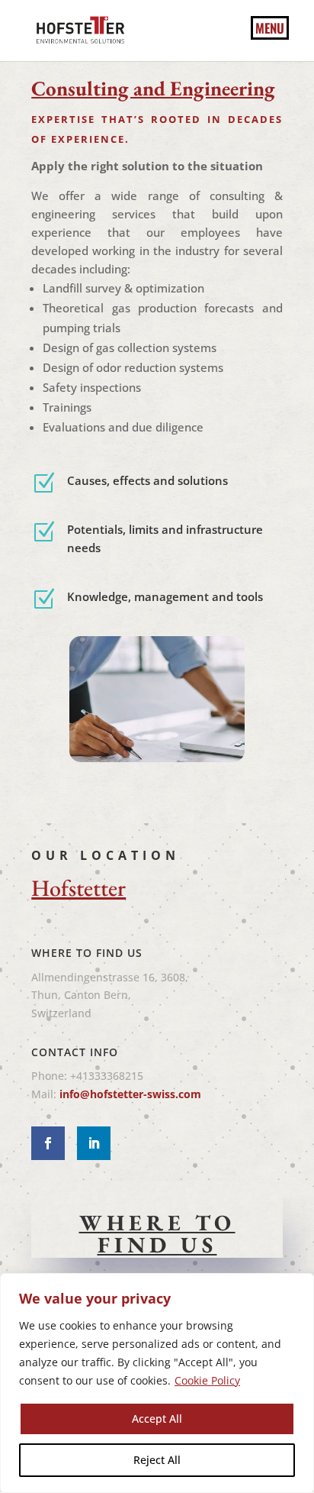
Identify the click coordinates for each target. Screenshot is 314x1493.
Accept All (157, 1418)
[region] (157, 1383)
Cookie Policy (207, 1380)
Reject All (157, 1460)
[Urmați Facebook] (48, 1143)
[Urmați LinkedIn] (94, 1143)
